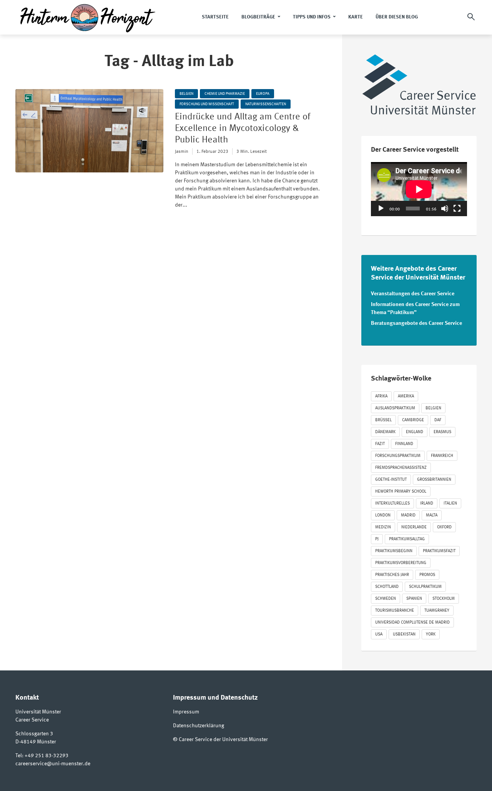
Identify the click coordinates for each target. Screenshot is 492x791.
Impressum (186, 712)
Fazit (380, 444)
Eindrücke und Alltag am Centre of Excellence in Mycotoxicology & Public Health (242, 129)
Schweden (385, 599)
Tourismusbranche (394, 611)
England (414, 432)
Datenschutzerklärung (198, 725)
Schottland (387, 587)
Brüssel (383, 420)
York (430, 634)
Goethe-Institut (391, 480)
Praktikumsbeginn (393, 551)
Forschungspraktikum (398, 456)
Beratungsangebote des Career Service (416, 323)
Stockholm (443, 599)
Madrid (408, 515)
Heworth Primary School (400, 492)
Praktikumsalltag (407, 539)
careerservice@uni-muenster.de (52, 763)
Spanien (414, 599)
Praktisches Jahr (392, 575)
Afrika (381, 396)
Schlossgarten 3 (34, 733)
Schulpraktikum (425, 587)
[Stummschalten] (445, 208)
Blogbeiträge (258, 17)
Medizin (383, 527)
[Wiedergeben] (381, 208)
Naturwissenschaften (265, 104)
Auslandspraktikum (395, 408)
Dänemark (385, 432)
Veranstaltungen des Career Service (412, 293)
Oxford (444, 527)
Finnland (404, 444)
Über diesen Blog (397, 17)
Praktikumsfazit (439, 551)
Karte (355, 17)
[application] (419, 189)
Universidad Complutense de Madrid (412, 623)
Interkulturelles (392, 503)
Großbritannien (434, 480)
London (383, 515)
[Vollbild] (457, 208)
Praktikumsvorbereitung (400, 563)
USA (378, 634)
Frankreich (442, 456)
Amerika (406, 396)
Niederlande (414, 527)
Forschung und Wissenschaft (207, 104)
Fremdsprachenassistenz (401, 468)
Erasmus (442, 432)
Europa (262, 94)
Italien (450, 503)
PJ (377, 539)
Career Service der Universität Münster (223, 739)
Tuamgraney (436, 611)
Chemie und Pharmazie (224, 94)
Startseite (215, 17)
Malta (431, 515)
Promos (427, 575)
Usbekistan (404, 634)
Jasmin (181, 151)
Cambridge (413, 420)
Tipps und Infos (312, 17)
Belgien (186, 94)
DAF (437, 420)
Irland (426, 503)
